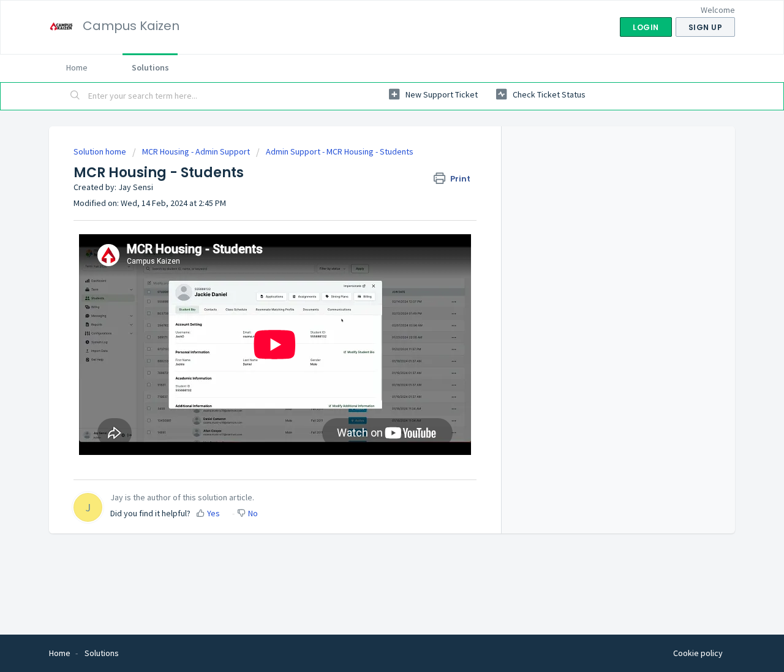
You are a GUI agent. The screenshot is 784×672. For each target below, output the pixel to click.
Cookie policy (698, 653)
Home (77, 67)
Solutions (150, 67)
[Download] (369, 175)
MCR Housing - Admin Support (196, 151)
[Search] (75, 96)
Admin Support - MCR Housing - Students (339, 151)
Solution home (101, 151)
